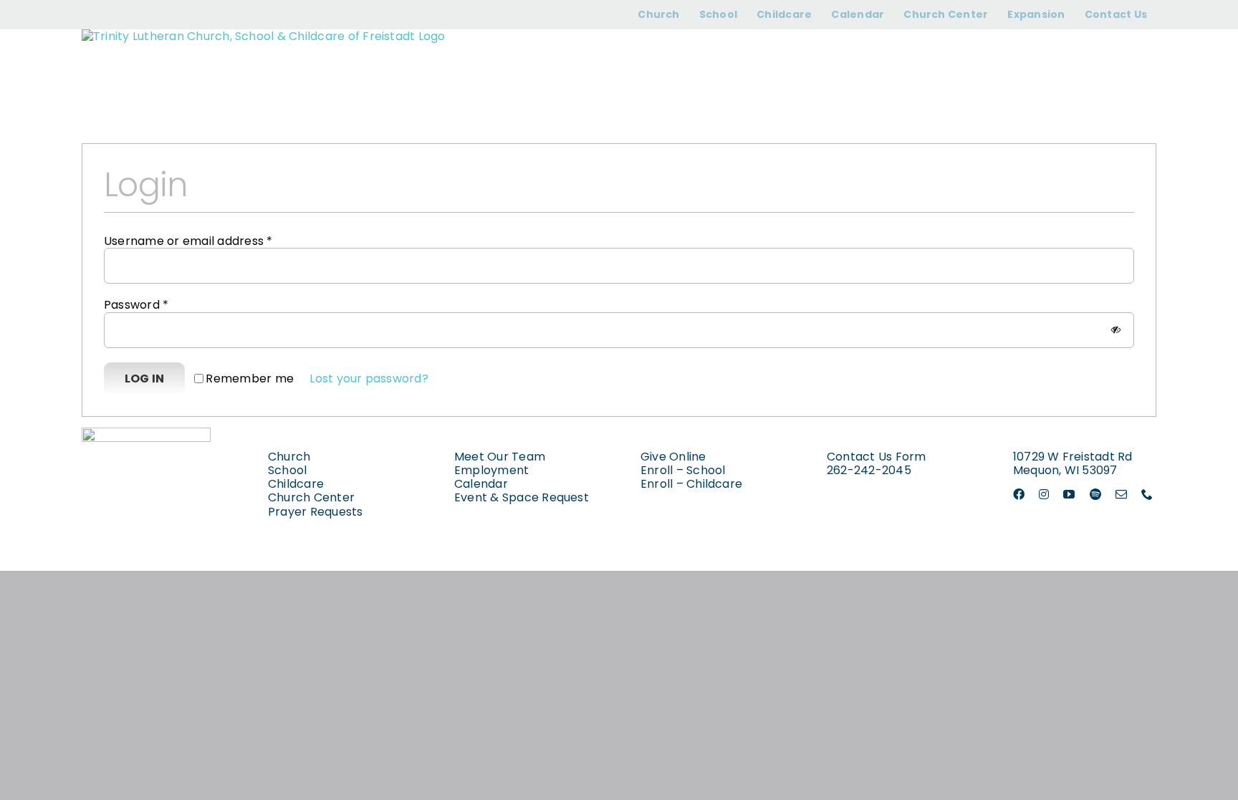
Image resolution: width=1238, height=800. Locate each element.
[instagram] (1044, 494)
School (287, 470)
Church (289, 456)
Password (136, 305)
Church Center (311, 497)
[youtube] (1069, 494)
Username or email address (188, 241)
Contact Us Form (876, 456)
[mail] (1121, 494)
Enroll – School (683, 470)
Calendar (481, 484)
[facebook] (1019, 494)
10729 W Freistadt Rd (1073, 456)
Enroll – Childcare (691, 484)
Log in (144, 378)
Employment (491, 470)
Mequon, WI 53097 (1065, 470)
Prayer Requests (315, 511)
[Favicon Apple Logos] (146, 433)
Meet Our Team (499, 456)
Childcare (296, 484)
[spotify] (1095, 494)
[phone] (1147, 494)
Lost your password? (369, 378)
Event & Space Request (521, 497)
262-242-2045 (869, 470)
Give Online (673, 456)
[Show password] (1116, 329)
